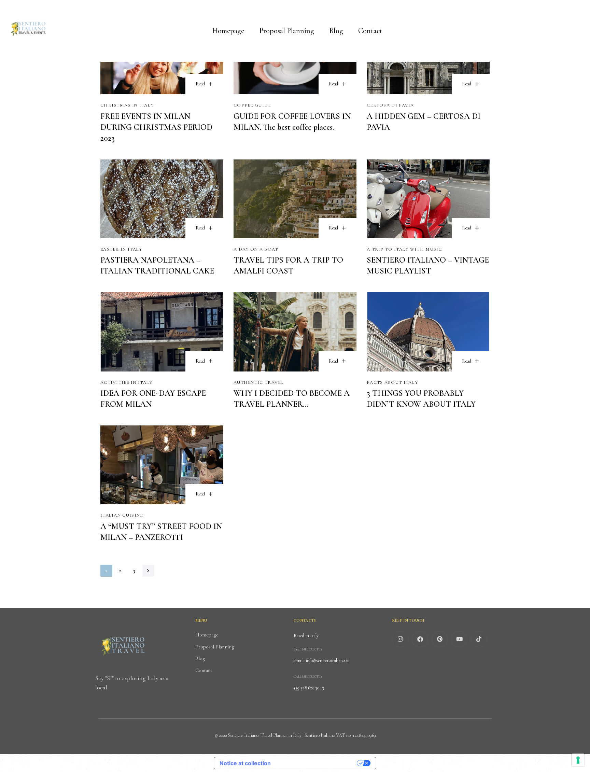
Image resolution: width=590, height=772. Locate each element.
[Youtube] (459, 639)
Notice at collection (245, 763)
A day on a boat (256, 249)
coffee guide (252, 105)
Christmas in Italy (127, 105)
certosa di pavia (390, 105)
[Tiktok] (479, 639)
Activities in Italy (126, 382)
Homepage (228, 30)
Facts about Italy (392, 382)
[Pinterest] (440, 639)
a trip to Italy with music (404, 249)
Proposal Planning (286, 30)
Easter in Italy (121, 249)
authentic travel (259, 382)
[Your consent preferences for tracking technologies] (578, 760)
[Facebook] (420, 639)
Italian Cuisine (121, 515)
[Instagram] (400, 639)
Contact (370, 30)
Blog (336, 30)
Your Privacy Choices (317, 763)
